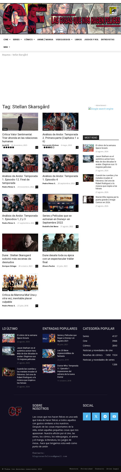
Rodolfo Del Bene (50, 226)
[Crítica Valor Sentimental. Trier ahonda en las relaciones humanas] (20, 122)
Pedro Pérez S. (8, 187)
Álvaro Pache (49, 266)
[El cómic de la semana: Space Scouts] (88, 148)
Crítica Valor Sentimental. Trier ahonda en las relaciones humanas (19, 138)
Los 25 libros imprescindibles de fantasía (65, 353)
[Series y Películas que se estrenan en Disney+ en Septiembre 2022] (60, 203)
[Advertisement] (60, 80)
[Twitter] (96, 416)
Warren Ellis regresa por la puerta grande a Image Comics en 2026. (107, 200)
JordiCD (5, 145)
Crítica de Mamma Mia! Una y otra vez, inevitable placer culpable (19, 298)
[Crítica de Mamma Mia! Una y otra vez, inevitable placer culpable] (20, 282)
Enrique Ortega (9, 266)
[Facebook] (87, 416)
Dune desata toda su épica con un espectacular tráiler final (58, 259)
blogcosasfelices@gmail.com (49, 456)
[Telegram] (105, 416)
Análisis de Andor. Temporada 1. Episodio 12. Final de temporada (20, 179)
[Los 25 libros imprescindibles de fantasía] (49, 353)
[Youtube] (114, 416)
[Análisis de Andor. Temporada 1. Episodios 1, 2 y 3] (20, 203)
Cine (5, 129)
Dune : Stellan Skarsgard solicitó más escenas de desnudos (16, 259)
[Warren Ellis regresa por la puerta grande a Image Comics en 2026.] (88, 199)
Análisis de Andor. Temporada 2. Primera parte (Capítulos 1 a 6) (60, 138)
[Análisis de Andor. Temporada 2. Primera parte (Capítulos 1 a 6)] (60, 122)
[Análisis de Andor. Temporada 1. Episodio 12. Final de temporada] (20, 163)
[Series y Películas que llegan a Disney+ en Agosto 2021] (49, 338)
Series (45, 129)
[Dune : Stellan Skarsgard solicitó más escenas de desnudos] (20, 242)
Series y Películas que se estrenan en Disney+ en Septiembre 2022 (57, 219)
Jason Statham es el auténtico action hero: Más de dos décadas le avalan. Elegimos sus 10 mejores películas (106, 161)
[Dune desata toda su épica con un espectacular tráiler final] (60, 242)
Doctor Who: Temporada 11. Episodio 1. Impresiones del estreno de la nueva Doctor (67, 371)
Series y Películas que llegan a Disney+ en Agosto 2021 (67, 338)
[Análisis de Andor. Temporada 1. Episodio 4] (60, 163)
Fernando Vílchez (51, 145)
